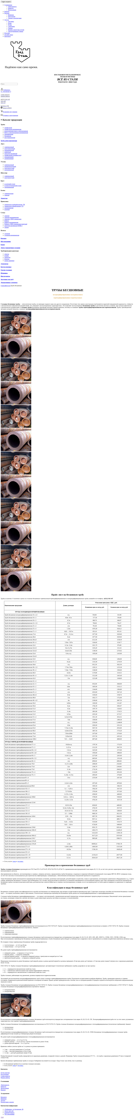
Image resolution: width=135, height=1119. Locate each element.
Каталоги (4, 1097)
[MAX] (1, 108)
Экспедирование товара (15, 31)
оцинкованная (8, 208)
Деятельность (12, 6)
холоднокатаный (9, 148)
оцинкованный (9, 150)
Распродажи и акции (7, 1102)
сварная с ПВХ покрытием (12, 219)
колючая (7, 209)
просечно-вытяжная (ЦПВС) (13, 225)
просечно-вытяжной (10, 153)
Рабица (6, 221)
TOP (2, 1117)
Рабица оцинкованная (11, 222)
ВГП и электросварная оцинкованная (16, 132)
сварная (6, 195)
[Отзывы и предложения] (2, 115)
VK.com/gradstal (9, 1114)
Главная (3, 285)
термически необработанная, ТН (14, 204)
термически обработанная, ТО (13, 206)
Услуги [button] (6, 20)
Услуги (3, 1100)
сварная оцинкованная (11, 217)
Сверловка (11, 26)
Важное (3, 1090)
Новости (11, 8)
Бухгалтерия (5, 1074)
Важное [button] (6, 11)
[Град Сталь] (20, 71)
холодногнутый (9, 168)
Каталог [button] (6, 13)
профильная (8, 127)
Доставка (11, 21)
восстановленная (9, 137)
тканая (6, 227)
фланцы (6, 259)
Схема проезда (5, 1076)
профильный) (12, 155)
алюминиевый (9, 158)
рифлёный (7, 152)
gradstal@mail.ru (9, 1112)
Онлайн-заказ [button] (8, 34)
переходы (7, 257)
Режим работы (5, 1077)
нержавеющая (8, 134)
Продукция (11, 16)
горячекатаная (8, 193)
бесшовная (7, 136)
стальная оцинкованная (11, 235)
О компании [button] (8, 5)
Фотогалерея (12, 10)
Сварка (10, 28)
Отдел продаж (5, 1072)
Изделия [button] (7, 33)
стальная (7, 233)
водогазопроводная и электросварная (16, 131)
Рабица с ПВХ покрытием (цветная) (15, 224)
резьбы (6, 255)
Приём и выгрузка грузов (16, 30)
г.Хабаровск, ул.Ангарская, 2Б (13, 1109)
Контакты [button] (7, 36)
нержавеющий (9, 157)
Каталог (8, 285)
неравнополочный (10, 166)
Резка (9, 23)
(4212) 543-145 (9, 1111)
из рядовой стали (9, 184)
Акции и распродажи (14, 18)
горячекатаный (9, 147)
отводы (6, 254)
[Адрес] (2, 90)
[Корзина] (2, 112)
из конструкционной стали (12, 185)
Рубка (10, 25)
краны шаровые (9, 260)
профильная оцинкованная (12, 129)
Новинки (11, 15)
